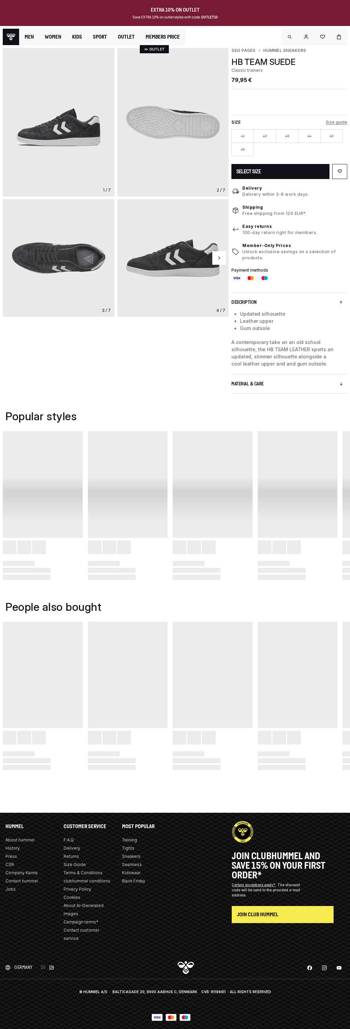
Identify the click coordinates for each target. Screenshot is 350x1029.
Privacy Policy (77, 889)
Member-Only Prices (266, 245)
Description (244, 302)
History (12, 848)
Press (11, 856)
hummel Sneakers (284, 50)
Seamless (132, 864)
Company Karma (21, 872)
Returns (71, 856)
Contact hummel (21, 880)
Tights (128, 848)
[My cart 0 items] (339, 37)
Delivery (252, 188)
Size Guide (75, 864)
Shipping (252, 207)
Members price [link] (163, 37)
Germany (23, 967)
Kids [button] (77, 37)
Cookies (72, 897)
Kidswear (131, 872)
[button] (290, 37)
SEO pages (243, 50)
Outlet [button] (126, 37)
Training (129, 839)
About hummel (20, 839)
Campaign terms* (81, 921)
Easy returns (257, 226)
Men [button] (29, 37)
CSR (9, 864)
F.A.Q (69, 839)
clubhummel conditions (87, 880)
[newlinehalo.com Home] (11, 37)
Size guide (336, 122)
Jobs (10, 889)
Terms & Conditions (83, 872)
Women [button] (53, 37)
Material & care (247, 383)
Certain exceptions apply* (254, 885)
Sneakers (131, 856)
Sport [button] (100, 37)
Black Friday (133, 880)
